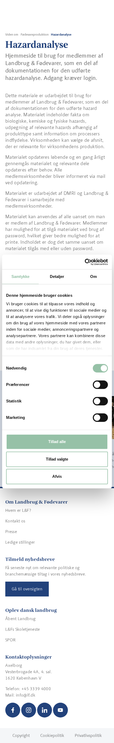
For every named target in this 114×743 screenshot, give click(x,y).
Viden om (11, 34)
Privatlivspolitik (88, 735)
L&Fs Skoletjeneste (22, 629)
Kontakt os (15, 520)
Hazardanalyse (61, 34)
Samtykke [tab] (20, 276)
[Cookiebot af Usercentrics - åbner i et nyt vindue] (85, 262)
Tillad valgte (57, 459)
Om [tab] (93, 276)
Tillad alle (57, 441)
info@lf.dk (25, 695)
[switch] (100, 384)
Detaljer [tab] (57, 276)
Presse (11, 531)
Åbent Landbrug (20, 618)
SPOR (10, 639)
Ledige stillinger (20, 542)
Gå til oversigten (27, 588)
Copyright (21, 735)
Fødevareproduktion (35, 34)
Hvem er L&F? (18, 510)
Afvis (57, 476)
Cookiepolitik (52, 735)
